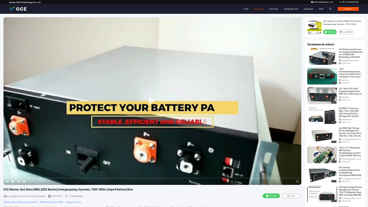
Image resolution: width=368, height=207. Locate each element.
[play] (152, 101)
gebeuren (308, 9)
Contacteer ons (291, 9)
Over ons (273, 9)
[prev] (7, 181)
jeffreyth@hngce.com (324, 2)
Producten (258, 9)
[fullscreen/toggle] (297, 181)
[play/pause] (13, 181)
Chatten (348, 9)
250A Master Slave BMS (52, 202)
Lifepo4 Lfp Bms (74, 202)
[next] (19, 181)
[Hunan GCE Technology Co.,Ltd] (18, 8)
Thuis (245, 9)
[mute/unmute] (24, 181)
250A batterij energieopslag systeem (21, 202)
